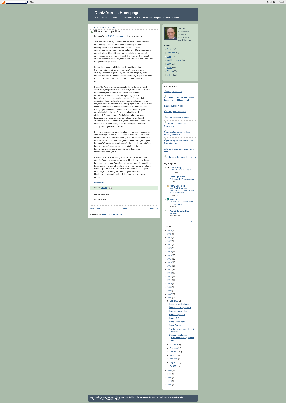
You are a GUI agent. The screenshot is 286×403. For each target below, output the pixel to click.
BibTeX (105, 18)
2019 (169, 252)
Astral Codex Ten (177, 186)
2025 (169, 230)
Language (171, 53)
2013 (169, 273)
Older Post (153, 209)
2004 (169, 374)
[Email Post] (110, 188)
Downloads (127, 18)
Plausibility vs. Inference (175, 112)
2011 (169, 280)
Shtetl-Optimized (177, 177)
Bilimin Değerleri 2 (177, 315)
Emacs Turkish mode (173, 106)
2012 (169, 277)
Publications (147, 18)
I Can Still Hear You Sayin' (180, 170)
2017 (169, 259)
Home (124, 209)
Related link (99, 183)
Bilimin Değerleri (176, 318)
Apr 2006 (174, 366)
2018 (169, 255)
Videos (170, 75)
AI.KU (97, 18)
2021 (169, 245)
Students (175, 18)
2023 (169, 238)
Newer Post (95, 209)
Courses (113, 18)
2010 (169, 284)
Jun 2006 (174, 359)
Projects (157, 18)
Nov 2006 (174, 345)
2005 (169, 370)
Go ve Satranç (175, 325)
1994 (169, 385)
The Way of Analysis (173, 92)
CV (120, 18)
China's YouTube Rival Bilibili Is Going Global (182, 203)
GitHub (137, 18)
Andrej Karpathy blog (179, 211)
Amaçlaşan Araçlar (177, 322)
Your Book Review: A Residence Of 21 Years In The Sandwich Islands (182, 190)
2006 (169, 298)
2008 (169, 291)
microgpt (173, 213)
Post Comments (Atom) (112, 214)
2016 (169, 262)
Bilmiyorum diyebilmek (108, 31)
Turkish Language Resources (176, 118)
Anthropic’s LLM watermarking (182, 179)
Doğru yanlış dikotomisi (179, 304)
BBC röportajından (115, 36)
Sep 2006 (174, 352)
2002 (169, 378)
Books (169, 49)
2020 (169, 248)
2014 (169, 269)
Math (169, 64)
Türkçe (104, 188)
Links (169, 57)
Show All (193, 222)
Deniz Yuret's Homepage (117, 12)
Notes (169, 68)
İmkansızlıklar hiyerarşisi (180, 308)
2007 (169, 294)
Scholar (166, 18)
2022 (169, 241)
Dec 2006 (174, 301)
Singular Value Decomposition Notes (180, 157)
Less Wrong (175, 168)
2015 (169, 266)
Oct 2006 (174, 348)
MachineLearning (174, 60)
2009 (169, 287)
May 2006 (174, 362)
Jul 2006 (174, 355)
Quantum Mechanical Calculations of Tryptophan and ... (181, 337)
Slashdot (174, 200)
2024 (169, 234)
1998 (169, 381)
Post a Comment (100, 199)
